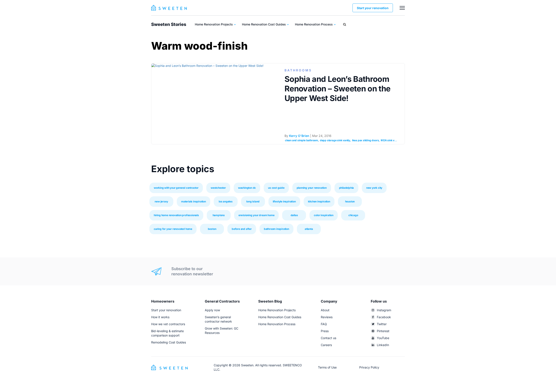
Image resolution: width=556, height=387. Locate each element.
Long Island (253, 201)
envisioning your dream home (256, 215)
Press (325, 331)
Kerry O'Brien (299, 136)
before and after (242, 229)
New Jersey (161, 201)
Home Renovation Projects (214, 24)
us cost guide (276, 187)
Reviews (327, 317)
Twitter (382, 324)
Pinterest (383, 331)
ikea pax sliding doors (365, 140)
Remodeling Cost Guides (168, 342)
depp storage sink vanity (335, 140)
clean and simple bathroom (301, 140)
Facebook (384, 317)
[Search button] (344, 24)
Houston (350, 201)
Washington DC (247, 187)
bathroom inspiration (276, 229)
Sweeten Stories (168, 24)
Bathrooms (298, 70)
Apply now (212, 310)
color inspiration (323, 215)
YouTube (383, 338)
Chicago (353, 215)
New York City (374, 187)
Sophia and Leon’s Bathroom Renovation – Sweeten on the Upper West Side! (337, 88)
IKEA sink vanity (390, 140)
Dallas (294, 215)
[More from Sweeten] (402, 8)
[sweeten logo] (169, 367)
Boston (212, 229)
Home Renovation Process (314, 24)
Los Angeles (226, 201)
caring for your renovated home (173, 229)
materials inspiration (193, 201)
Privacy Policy (369, 367)
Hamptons (219, 215)
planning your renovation (312, 187)
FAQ (324, 324)
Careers (326, 345)
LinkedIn (383, 345)
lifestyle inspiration (284, 201)
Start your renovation (373, 8)
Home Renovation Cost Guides (264, 24)
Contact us (328, 338)
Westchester (218, 187)
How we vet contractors (168, 324)
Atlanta (309, 229)
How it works (160, 317)
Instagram (384, 310)
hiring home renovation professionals (176, 215)
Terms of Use (327, 367)
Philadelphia (346, 187)
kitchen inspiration (319, 201)
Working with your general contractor (176, 187)
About (325, 310)
